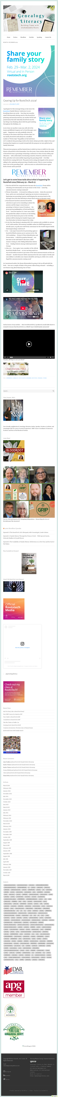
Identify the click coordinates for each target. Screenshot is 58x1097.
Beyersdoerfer (28, 892)
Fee (21, 910)
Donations (7, 906)
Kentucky (41, 922)
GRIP (35, 915)
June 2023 (5, 804)
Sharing (48, 945)
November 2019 (7, 834)
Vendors (49, 954)
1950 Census (31, 885)
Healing (13, 917)
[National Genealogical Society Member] (10, 1018)
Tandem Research (26, 952)
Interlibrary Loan (8, 922)
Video (6, 957)
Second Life (34, 945)
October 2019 (6, 837)
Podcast (47, 936)
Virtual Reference (26, 957)
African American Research (10, 887)
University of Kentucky (40, 954)
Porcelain (7, 938)
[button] (29, 344)
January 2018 (6, 867)
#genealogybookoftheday (10, 885)
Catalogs (18, 894)
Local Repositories (14, 929)
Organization (26, 936)
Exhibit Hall (49, 906)
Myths (17, 931)
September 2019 (7, 840)
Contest (41, 899)
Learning (20, 926)
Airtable (33, 887)
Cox (45, 899)
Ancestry (24, 889)
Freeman (41, 910)
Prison (33, 938)
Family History (29, 908)
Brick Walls (11, 894)
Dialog (45, 901)
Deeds (24, 901)
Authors (12, 892)
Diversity (36, 903)
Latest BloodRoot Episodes (13, 528)
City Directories (20, 896)
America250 (7, 889)
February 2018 (7, 864)
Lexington (26, 926)
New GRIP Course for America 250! (12, 714)
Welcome (49, 957)
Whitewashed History (9, 959)
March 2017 (6, 875)
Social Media (36, 947)
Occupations (27, 933)
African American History (42, 885)
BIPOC (34, 892)
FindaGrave (35, 910)
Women (21, 959)
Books (6, 894)
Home (8, 37)
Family (12, 908)
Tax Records (38, 952)
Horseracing (48, 917)
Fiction (29, 910)
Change (50, 894)
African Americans (22, 887)
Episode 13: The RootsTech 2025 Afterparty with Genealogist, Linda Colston (25, 532)
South (27, 950)
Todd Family (14, 954)
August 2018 (6, 856)
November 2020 (7, 821)
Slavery (6, 947)
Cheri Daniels (11, 666)
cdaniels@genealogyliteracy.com (11, 1065)
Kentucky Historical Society (10, 926)
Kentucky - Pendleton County (37, 924)
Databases (14, 901)
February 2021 (7, 818)
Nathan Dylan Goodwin (26, 931)
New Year (6, 933)
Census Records (44, 894)
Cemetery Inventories (33, 894)
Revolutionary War (25, 943)
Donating (46, 903)
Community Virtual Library (10, 899)
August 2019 (6, 842)
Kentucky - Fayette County (23, 924)
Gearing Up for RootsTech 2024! (20, 100)
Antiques (38, 889)
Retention (16, 943)
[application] (29, 344)
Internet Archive (17, 922)
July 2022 (5, 812)
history (41, 917)
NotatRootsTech (14, 933)
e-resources (13, 906)
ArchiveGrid (48, 889)
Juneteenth (26, 922)
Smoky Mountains (27, 947)
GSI (38, 915)
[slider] (28, 357)
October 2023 (6, 802)
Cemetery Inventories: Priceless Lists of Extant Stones (18, 728)
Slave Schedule (13, 947)
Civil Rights (27, 896)
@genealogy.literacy (11, 674)
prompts (39, 938)
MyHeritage (47, 929)
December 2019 (7, 832)
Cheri (4, 773)
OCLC (33, 933)
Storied (47, 950)
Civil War (34, 896)
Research (26, 940)
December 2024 (7, 793)
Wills (17, 959)
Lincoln (6, 929)
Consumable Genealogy (32, 899)
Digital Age (16, 903)
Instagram (8, 1071)
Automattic (44, 1090)
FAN (17, 910)
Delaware (30, 901)
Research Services (34, 940)
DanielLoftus (7, 901)
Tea (44, 952)
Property (45, 938)
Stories (45, 378)
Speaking (39, 37)
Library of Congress (46, 926)
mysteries (6, 931)
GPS (31, 915)
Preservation (14, 938)
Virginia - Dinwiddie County (14, 957)
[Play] (5, 357)
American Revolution (15, 889)
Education (20, 906)
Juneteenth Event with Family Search (13, 730)
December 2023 (7, 799)
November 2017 (7, 870)
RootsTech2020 (42, 943)
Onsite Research (18, 936)
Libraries (33, 926)
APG (43, 889)
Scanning (28, 945)
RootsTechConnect (8, 945)
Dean (20, 901)
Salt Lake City (17, 945)
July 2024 (5, 796)
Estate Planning (36, 906)
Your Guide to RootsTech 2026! (11, 717)
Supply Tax (12, 952)
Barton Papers (19, 892)
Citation (12, 896)
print (20, 938)
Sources (22, 950)
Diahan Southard (37, 901)
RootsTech (6, 111)
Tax (33, 952)
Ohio (37, 933)
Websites (43, 957)
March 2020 (6, 823)
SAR (23, 945)
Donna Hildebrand (8, 770)
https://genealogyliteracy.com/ (39, 1076)
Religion (14, 940)
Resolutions (42, 940)
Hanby (47, 915)
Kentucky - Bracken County (10, 924)
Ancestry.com (31, 889)
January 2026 (6, 791)
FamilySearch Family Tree (10, 910)
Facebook (6, 908)
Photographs (22, 378)
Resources (50, 940)
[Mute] (50, 357)
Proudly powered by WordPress (18, 1090)
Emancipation (28, 906)
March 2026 (6, 785)
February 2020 (7, 826)
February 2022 (7, 815)
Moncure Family (35, 929)
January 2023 (6, 810)
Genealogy (15, 378)
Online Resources (8, 936)
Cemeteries (25, 894)
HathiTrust (7, 917)
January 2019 (6, 851)
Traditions (27, 954)
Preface (15, 37)
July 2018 (5, 859)
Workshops (28, 959)
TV (32, 954)
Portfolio (31, 37)
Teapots (48, 952)
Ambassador (39, 887)
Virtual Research (35, 957)
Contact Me (48, 37)
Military (28, 929)
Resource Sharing (8, 943)
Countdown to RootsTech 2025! (11, 719)
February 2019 (7, 848)
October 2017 (6, 872)
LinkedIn (7, 1075)
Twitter (7, 1079)
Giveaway (18, 915)
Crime (50, 899)
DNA (41, 903)
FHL (25, 910)
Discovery (30, 903)
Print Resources (26, 938)
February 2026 (7, 788)
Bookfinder (47, 892)
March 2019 (6, 845)
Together (21, 954)
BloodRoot (23, 37)
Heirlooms (19, 917)
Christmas (7, 896)
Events (43, 906)
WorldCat (35, 959)
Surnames (19, 952)
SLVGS (20, 947)
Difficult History (8, 903)
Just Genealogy (33, 922)
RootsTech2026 (50, 943)
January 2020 (7, 829)
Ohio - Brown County (45, 933)
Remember (28, 378)
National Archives (37, 931)
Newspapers (45, 931)
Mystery (12, 931)
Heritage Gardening (34, 917)
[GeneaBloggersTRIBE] (29, 1046)
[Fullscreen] (53, 357)
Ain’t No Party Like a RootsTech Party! (13, 711)
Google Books (25, 915)
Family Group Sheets (20, 908)
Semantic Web (42, 945)
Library (38, 926)
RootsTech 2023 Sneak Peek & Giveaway (23, 762)
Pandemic (33, 936)
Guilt (43, 915)
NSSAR (21, 933)
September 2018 (7, 853)
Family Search (38, 908)
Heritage (25, 917)
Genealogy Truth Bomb (9, 915)
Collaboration (41, 896)
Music (42, 929)
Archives (6, 892)
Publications (7, 940)
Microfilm (22, 929)
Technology (7, 954)
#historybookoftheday (22, 885)
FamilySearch (46, 908)
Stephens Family (40, 950)
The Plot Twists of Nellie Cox (11, 722)
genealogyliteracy (19, 666)
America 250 (47, 887)
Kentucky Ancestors (49, 924)
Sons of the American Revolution (11, 950)
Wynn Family (41, 959)
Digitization (23, 903)
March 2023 (6, 807)
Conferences (9, 378)
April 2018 (6, 861)
